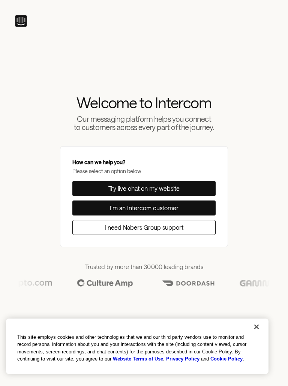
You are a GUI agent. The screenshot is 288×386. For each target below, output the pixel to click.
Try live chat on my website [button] (144, 188)
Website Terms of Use (138, 359)
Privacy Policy (183, 359)
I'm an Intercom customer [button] (144, 207)
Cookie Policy (226, 359)
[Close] (256, 327)
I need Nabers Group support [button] (144, 227)
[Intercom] (21, 21)
